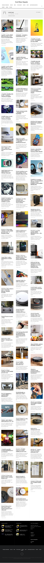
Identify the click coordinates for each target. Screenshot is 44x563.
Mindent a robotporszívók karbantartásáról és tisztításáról (35, 371)
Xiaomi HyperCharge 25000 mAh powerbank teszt (24, 530)
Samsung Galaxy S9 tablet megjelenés (20, 281)
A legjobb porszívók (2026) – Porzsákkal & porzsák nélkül (36, 40)
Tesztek (11, 549)
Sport (26, 549)
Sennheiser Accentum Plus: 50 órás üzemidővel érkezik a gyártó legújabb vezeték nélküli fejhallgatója (37, 182)
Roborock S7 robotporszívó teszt (35, 429)
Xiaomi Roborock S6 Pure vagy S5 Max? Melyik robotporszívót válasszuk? (6, 507)
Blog (1, 196)
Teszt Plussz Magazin (21, 2)
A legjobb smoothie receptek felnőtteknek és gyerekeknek (7, 450)
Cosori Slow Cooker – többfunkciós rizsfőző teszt (6, 258)
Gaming (40, 549)
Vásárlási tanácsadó (6, 549)
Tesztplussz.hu (33, 534)
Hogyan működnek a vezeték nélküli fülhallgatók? (6, 395)
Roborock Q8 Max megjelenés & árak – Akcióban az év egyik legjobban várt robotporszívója (36, 265)
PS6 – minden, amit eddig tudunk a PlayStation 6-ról (9, 534)
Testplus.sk (32, 535)
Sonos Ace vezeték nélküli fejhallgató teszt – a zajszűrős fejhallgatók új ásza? (21, 140)
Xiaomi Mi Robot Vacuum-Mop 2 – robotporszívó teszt (20, 311)
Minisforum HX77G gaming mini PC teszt (36, 210)
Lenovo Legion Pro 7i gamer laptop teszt (21, 231)
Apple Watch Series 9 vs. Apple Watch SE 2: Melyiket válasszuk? (7, 172)
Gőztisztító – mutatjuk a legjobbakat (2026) (22, 35)
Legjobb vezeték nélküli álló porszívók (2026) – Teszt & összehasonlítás (7, 36)
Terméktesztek (3, 287)
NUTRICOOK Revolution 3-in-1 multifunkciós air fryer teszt (23, 526)
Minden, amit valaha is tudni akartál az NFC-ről (7, 420)
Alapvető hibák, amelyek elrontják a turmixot (36, 344)
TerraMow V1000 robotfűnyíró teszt (22, 534)
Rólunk (22, 550)
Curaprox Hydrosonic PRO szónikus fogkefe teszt (36, 482)
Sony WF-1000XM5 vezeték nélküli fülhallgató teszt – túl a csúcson (36, 232)
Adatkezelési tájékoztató (34, 525)
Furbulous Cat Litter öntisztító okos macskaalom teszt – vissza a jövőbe (21, 200)
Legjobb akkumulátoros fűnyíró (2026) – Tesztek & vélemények (22, 90)
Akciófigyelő (32, 260)
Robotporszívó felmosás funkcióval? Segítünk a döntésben (36, 123)
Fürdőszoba (2, 474)
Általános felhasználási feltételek (36, 526)
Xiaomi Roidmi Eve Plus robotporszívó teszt (22, 419)
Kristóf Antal (11, 12)
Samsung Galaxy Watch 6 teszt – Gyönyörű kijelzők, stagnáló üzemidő (7, 290)
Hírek (14, 549)
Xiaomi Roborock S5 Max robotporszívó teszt (22, 499)
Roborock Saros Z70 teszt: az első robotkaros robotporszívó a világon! (9, 530)
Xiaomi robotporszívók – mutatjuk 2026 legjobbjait (21, 112)
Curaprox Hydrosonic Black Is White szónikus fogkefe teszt (7, 477)
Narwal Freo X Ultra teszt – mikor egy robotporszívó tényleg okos (6, 148)
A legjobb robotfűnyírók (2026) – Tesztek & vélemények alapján (7, 95)
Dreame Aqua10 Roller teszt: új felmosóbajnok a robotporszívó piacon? (9, 526)
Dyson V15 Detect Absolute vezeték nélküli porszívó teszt (7, 371)
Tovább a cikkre (3, 45)
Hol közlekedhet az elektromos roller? (20, 393)
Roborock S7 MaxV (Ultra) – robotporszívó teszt (6, 340)
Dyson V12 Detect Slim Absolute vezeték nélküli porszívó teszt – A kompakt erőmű (7, 231)
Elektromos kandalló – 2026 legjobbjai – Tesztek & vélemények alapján (36, 90)
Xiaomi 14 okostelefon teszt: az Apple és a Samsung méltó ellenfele (37, 150)
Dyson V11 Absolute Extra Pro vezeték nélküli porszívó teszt (21, 450)
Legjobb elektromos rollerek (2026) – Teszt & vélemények (22, 58)
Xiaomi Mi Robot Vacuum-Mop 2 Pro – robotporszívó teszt (36, 315)
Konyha (2, 255)
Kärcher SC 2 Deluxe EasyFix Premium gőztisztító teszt (36, 451)
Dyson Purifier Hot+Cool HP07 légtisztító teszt (20, 363)
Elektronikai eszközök (18, 55)
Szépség (37, 549)
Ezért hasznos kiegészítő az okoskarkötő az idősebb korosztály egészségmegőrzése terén (22, 334)
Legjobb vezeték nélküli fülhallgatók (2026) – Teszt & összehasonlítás (7, 68)
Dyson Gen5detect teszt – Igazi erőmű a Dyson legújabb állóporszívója (22, 172)
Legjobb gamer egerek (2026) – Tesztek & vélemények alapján (6, 117)
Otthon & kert (3, 33)
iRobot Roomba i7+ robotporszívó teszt (20, 477)
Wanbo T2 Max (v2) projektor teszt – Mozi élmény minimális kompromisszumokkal (21, 257)
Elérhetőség (32, 527)
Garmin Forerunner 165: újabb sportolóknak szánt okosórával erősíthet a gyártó (7, 199)
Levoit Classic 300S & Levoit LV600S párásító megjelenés (36, 288)
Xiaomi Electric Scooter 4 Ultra (7, 317)
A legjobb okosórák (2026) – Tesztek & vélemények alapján (35, 62)
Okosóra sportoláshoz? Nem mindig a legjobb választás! (36, 403)
